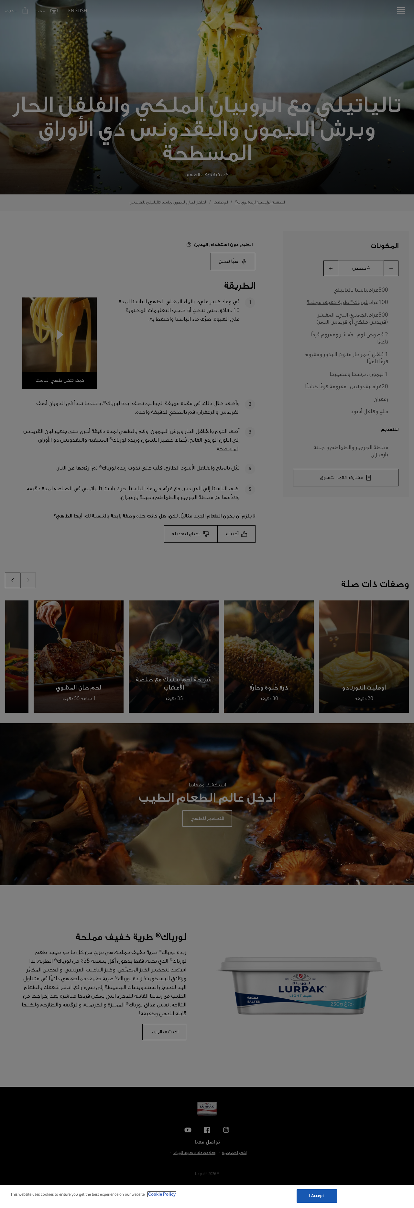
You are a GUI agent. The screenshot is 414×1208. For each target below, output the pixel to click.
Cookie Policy (162, 1194)
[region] (207, 1196)
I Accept (316, 1196)
